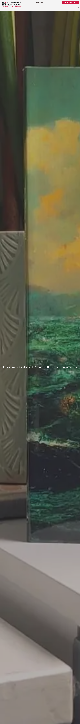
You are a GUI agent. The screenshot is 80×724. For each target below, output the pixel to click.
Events (49, 8)
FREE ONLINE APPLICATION (70, 2)
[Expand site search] (78, 8)
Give (54, 8)
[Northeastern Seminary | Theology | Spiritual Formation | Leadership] (11, 4)
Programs (42, 8)
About (26, 8)
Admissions (33, 8)
